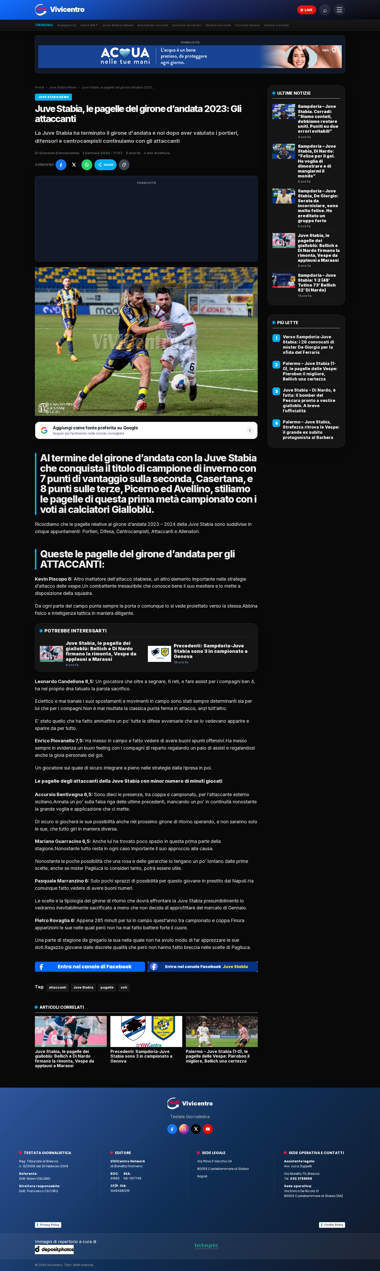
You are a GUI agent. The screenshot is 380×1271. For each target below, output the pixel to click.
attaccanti (57, 987)
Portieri (89, 531)
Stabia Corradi (218, 25)
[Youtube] (208, 1129)
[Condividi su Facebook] (61, 164)
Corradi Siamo (247, 25)
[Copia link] (124, 164)
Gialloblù (131, 509)
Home (39, 87)
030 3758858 (301, 1178)
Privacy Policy (49, 1225)
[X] (196, 1129)
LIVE (309, 10)
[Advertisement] (146, 222)
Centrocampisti (132, 531)
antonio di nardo (186, 25)
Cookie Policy (333, 1225)
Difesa (107, 531)
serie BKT (89, 25)
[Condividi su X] (74, 164)
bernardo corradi (153, 25)
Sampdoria (66, 25)
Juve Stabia (83, 987)
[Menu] (339, 10)
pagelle (107, 987)
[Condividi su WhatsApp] (86, 164)
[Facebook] (172, 1129)
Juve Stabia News (117, 25)
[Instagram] (184, 1129)
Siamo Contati (276, 25)
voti (124, 987)
